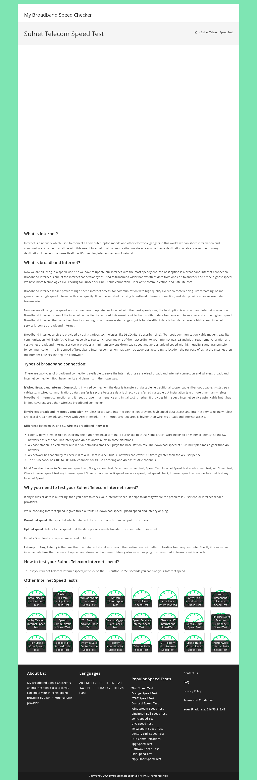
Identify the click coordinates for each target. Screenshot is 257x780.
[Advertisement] (128, 66)
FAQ (186, 682)
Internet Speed (172, 468)
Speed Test (153, 468)
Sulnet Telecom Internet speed (62, 571)
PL (88, 688)
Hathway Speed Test (145, 749)
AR (81, 683)
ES (94, 683)
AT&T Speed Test (143, 698)
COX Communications (146, 739)
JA (118, 683)
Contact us (191, 673)
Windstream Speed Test (148, 708)
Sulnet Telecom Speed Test (217, 32)
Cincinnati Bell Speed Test (149, 713)
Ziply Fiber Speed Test (146, 759)
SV (108, 688)
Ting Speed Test (142, 688)
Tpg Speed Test (142, 744)
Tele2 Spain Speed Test (147, 728)
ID (112, 683)
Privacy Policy (193, 691)
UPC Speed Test (142, 723)
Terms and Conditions (198, 700)
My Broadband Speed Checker (58, 14)
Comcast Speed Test (145, 703)
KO (82, 688)
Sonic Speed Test (143, 718)
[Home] (196, 32)
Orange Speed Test (144, 693)
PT (95, 688)
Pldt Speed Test (142, 754)
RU (102, 688)
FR (101, 683)
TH (115, 688)
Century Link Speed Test (148, 733)
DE (88, 683)
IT (107, 683)
